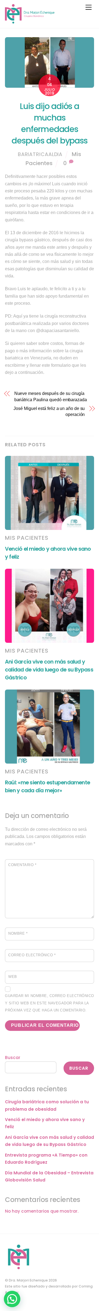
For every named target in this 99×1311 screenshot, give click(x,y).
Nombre (18, 933)
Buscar (12, 1057)
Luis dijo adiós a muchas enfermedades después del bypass (49, 123)
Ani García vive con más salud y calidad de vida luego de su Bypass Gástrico (49, 669)
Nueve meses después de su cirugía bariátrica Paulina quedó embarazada (50, 396)
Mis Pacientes (26, 538)
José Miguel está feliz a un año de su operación (49, 411)
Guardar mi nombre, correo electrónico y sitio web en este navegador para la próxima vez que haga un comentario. (49, 1003)
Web (12, 977)
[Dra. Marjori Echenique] (29, 21)
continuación (30, 372)
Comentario (22, 865)
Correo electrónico (32, 955)
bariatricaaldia (40, 154)
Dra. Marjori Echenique (28, 1280)
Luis (56, 183)
